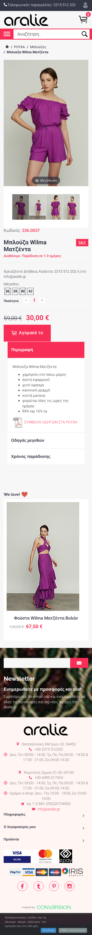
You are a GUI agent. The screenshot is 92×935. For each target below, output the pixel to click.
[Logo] (26, 20)
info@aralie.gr (49, 809)
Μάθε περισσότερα (73, 930)
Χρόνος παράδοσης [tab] (31, 456)
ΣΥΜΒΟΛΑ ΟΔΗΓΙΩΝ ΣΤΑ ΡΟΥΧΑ (50, 422)
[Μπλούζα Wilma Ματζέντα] (37, 207)
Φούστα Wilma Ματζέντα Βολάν (46, 618)
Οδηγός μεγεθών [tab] (27, 440)
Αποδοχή (48, 930)
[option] (46, 570)
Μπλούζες (38, 47)
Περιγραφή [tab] (22, 349)
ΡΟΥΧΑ (19, 47)
